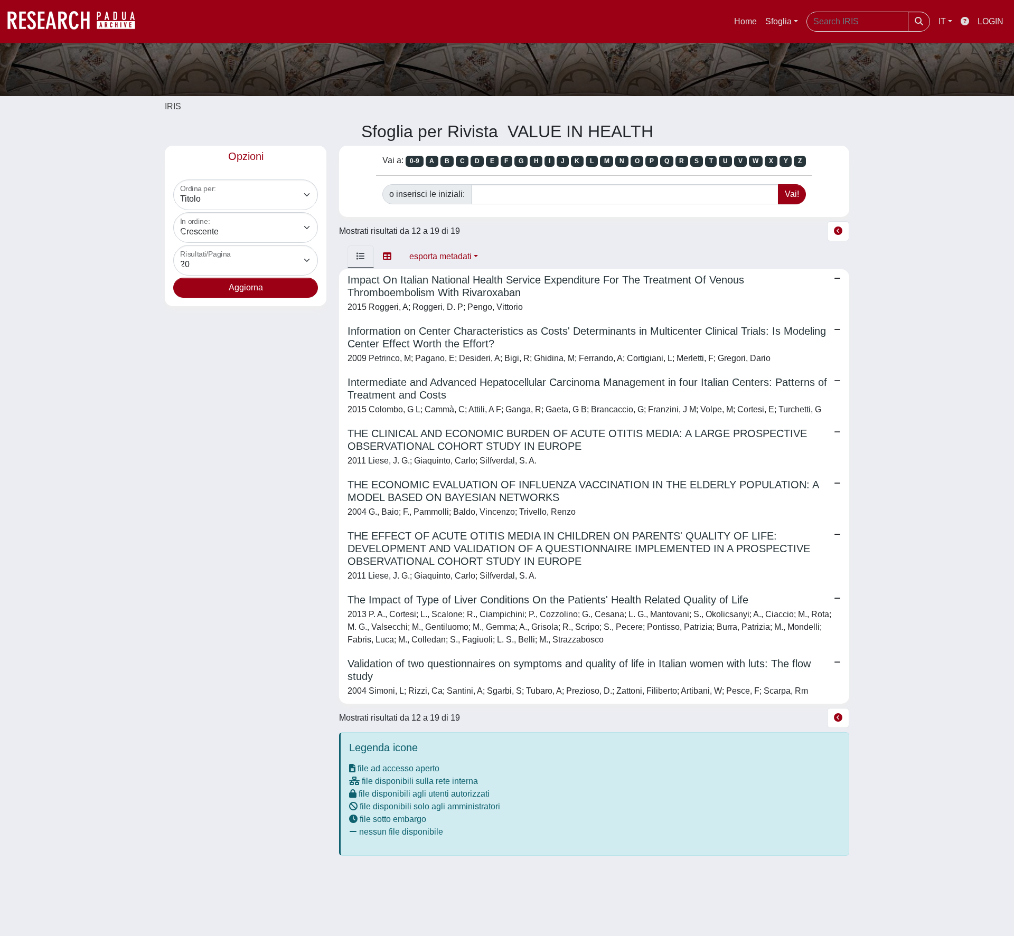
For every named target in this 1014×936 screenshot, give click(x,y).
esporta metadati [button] (440, 256)
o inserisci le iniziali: (427, 194)
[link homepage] (76, 21)
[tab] (361, 256)
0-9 (414, 161)
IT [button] (942, 21)
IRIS (173, 106)
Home (745, 21)
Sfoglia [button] (778, 21)
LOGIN (990, 21)
